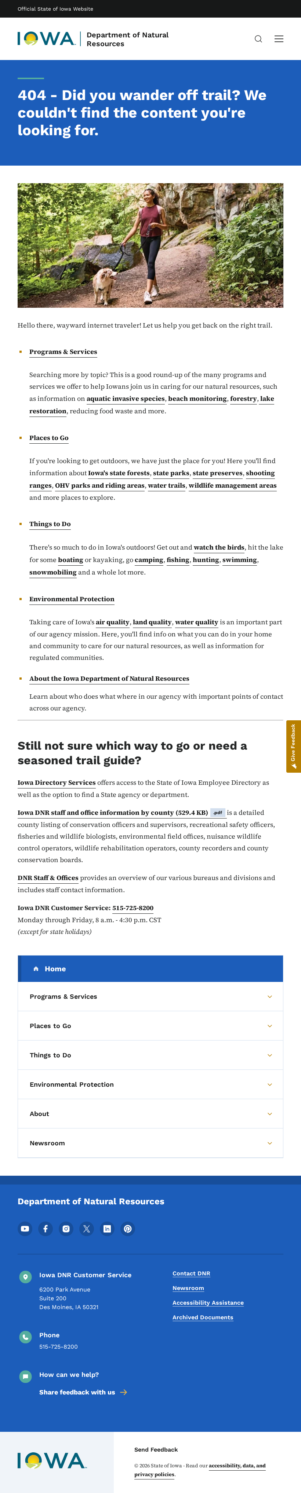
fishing (178, 559)
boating (70, 559)
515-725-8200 (132, 907)
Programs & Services (63, 351)
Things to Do (50, 523)
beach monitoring (197, 398)
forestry (243, 398)
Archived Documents (203, 1317)
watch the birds (219, 547)
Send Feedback (156, 1449)
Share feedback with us (77, 1392)
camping (149, 559)
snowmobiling (53, 572)
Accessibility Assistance (208, 1302)
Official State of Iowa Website (55, 9)
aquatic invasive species (126, 398)
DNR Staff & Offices (48, 877)
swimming (239, 559)
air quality (113, 622)
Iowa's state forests (119, 472)
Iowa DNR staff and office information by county (120, 812)
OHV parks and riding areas (100, 485)
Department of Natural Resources (127, 39)
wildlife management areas (233, 485)
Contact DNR (191, 1273)
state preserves (218, 472)
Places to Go (49, 437)
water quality (196, 622)
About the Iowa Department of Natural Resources (109, 678)
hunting (206, 559)
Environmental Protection (72, 598)
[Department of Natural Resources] (47, 39)
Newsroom (188, 1288)
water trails (166, 485)
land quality (152, 622)
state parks (171, 472)
